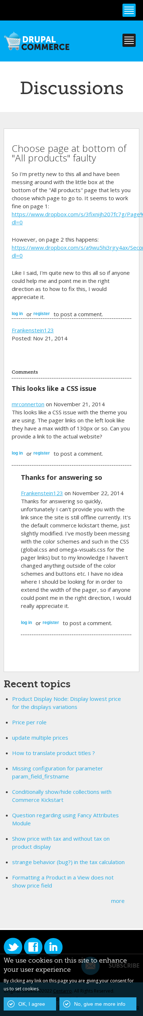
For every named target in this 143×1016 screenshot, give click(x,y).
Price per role (29, 722)
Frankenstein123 (33, 330)
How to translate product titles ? (53, 753)
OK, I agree (31, 1004)
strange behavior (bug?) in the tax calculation (68, 862)
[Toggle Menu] (129, 10)
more (118, 900)
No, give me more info (99, 1004)
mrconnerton (28, 404)
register (41, 313)
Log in (17, 313)
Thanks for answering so (61, 477)
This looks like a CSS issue (54, 388)
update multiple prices (40, 737)
